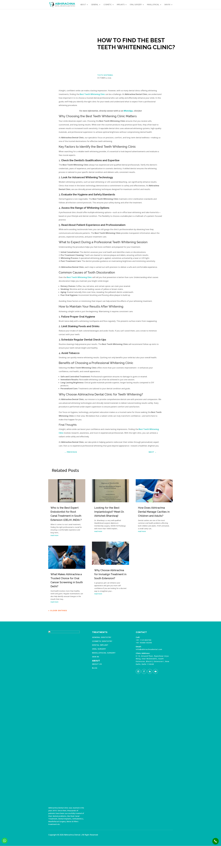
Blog (94, 668)
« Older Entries (57, 611)
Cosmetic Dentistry (102, 641)
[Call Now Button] (215, 841)
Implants (121, 5)
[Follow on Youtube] (155, 671)
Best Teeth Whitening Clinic (92, 94)
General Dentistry (101, 637)
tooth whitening (105, 75)
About (83, 5)
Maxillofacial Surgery (103, 653)
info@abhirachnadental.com (149, 649)
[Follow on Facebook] (144, 671)
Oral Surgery (136, 5)
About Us (97, 664)
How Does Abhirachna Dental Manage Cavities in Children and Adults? (154, 511)
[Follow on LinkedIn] (149, 671)
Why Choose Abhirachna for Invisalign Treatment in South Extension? (110, 574)
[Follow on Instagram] (138, 671)
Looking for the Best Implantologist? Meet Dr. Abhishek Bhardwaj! (109, 511)
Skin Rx (167, 5)
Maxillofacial (153, 5)
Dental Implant (100, 645)
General (94, 5)
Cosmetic (107, 5)
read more (54, 535)
